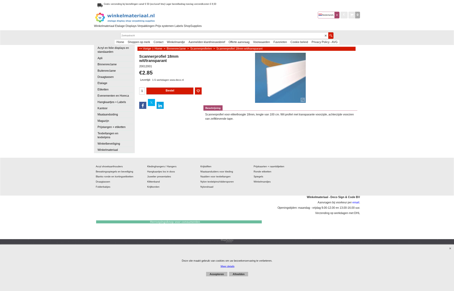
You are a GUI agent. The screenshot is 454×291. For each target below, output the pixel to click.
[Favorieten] (198, 91)
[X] (151, 102)
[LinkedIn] (160, 105)
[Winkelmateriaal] (134, 18)
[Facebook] (142, 105)
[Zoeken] (330, 35)
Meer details (227, 266)
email (355, 202)
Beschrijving (213, 108)
